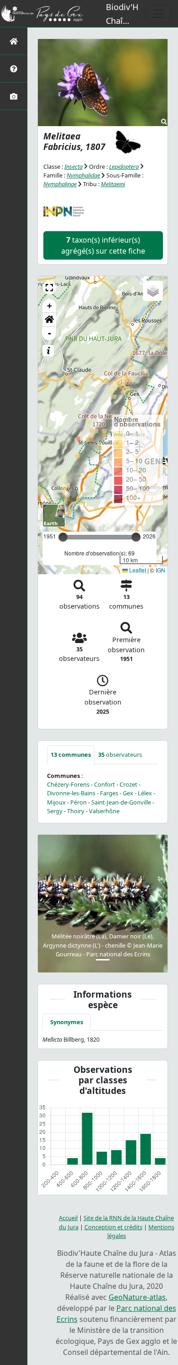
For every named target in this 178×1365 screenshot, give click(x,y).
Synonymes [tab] (66, 1022)
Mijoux (56, 802)
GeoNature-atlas (137, 1297)
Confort (104, 784)
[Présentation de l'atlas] (13, 68)
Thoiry (75, 811)
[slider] (136, 537)
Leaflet (137, 570)
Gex (128, 793)
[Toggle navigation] (158, 14)
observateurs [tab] (120, 754)
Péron (78, 802)
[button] (49, 287)
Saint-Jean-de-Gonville (121, 802)
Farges (109, 793)
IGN (160, 570)
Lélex (145, 793)
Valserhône (104, 811)
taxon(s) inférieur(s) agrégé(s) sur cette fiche (103, 245)
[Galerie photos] (13, 96)
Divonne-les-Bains (71, 793)
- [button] (49, 333)
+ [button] (49, 306)
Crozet (128, 784)
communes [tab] (71, 754)
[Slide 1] (103, 959)
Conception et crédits (113, 1227)
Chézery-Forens (68, 784)
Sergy (55, 811)
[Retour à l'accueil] (13, 41)
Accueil (68, 1218)
